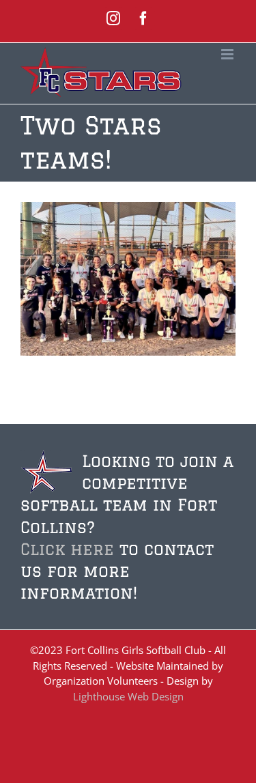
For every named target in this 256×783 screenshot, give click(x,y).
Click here (67, 549)
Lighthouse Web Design (128, 696)
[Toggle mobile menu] (228, 54)
